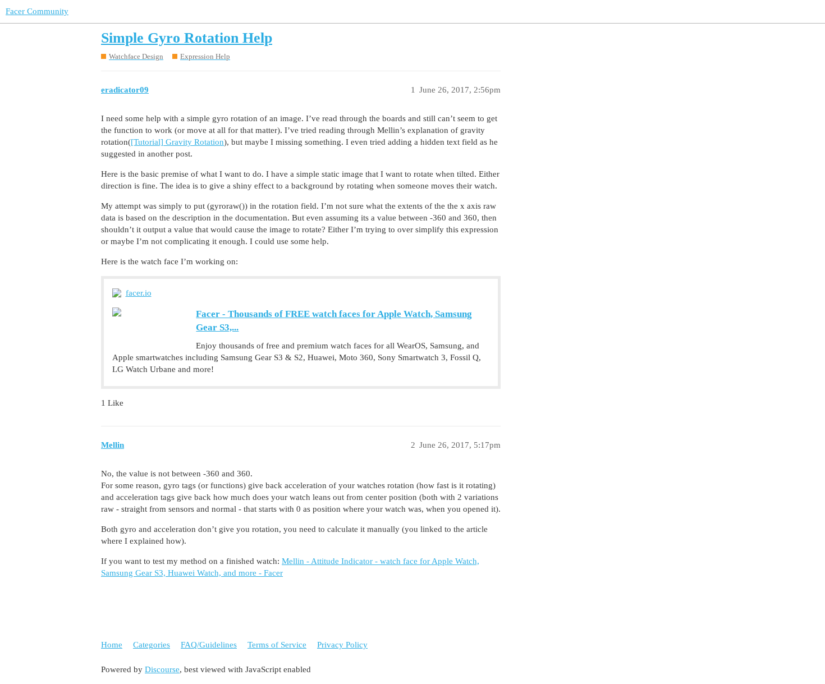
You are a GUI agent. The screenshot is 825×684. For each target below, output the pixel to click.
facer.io (139, 292)
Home (111, 644)
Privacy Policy (342, 644)
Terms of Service (276, 644)
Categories (151, 644)
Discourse (162, 669)
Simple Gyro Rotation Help (186, 38)
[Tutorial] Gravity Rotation (177, 141)
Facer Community (37, 11)
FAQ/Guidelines (209, 644)
